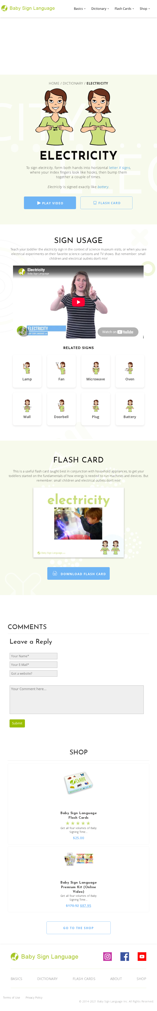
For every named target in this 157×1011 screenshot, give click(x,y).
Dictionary (99, 9)
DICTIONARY (73, 83)
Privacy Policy (34, 997)
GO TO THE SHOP (78, 928)
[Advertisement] (78, 46)
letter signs (119, 167)
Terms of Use (11, 997)
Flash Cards (123, 9)
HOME (55, 83)
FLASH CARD (109, 203)
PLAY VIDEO (53, 203)
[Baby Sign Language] (28, 7)
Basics (79, 9)
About (116, 978)
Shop (144, 9)
